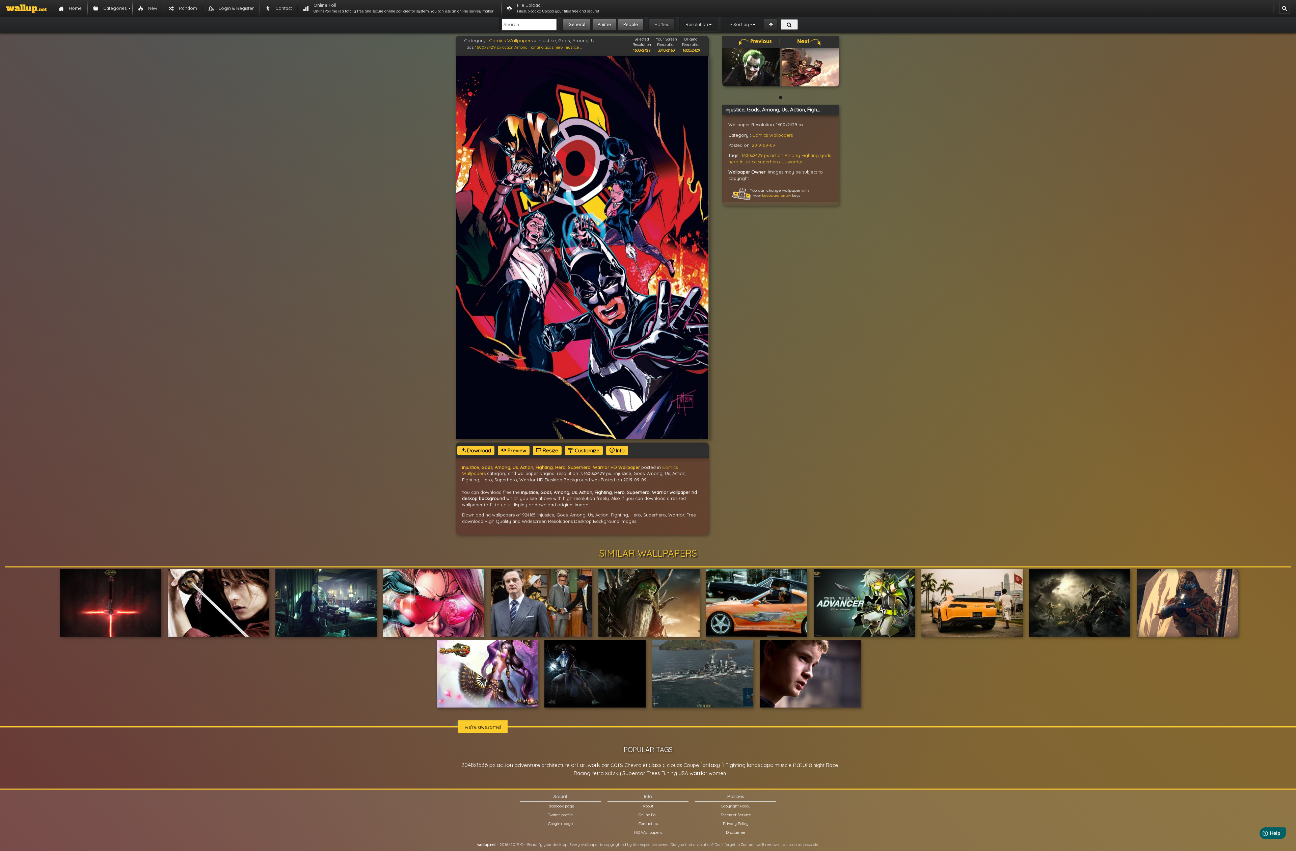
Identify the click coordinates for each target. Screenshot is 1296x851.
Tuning (669, 773)
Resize (549, 450)
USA (683, 773)
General (576, 24)
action (507, 47)
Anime (604, 24)
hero (559, 47)
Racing (582, 773)
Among (521, 47)
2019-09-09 (763, 145)
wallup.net (486, 844)
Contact (748, 844)
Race (832, 765)
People (630, 24)
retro (598, 773)
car (605, 765)
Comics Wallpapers (511, 40)
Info (620, 450)
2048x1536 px (478, 764)
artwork (590, 765)
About (648, 805)
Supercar (633, 773)
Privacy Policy (736, 823)
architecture (555, 765)
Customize (586, 450)
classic (657, 764)
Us (783, 161)
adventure (527, 765)
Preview (516, 450)
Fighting (536, 47)
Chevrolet (635, 765)
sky (617, 773)
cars (617, 765)
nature (802, 765)
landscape (760, 765)
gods (549, 47)
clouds (674, 765)
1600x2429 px (488, 47)
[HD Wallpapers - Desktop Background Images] (26, 8)
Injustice (571, 47)
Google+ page (560, 823)
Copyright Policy (736, 805)
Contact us (648, 823)
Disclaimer (736, 832)
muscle (783, 765)
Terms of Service (736, 814)
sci (608, 773)
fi (722, 765)
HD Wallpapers (648, 832)
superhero (769, 161)
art (574, 764)
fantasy (710, 764)
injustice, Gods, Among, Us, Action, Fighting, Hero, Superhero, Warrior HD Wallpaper (551, 467)
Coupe (691, 765)
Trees (653, 773)
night (819, 765)
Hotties (661, 24)
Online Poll (648, 814)
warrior (795, 161)
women (717, 773)
